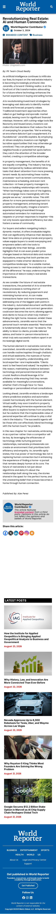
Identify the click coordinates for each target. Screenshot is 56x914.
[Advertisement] (28, 568)
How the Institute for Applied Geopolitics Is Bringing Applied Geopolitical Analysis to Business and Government (26, 638)
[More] (31, 533)
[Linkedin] (16, 533)
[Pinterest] (21, 533)
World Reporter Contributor (27, 27)
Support (28, 863)
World (30, 854)
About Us (14, 860)
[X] (10, 533)
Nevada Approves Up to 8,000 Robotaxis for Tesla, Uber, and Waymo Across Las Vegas (26, 723)
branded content (24, 512)
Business (38, 35)
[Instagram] (26, 533)
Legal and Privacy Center (34, 860)
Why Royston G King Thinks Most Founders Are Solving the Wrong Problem (24, 766)
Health (19, 854)
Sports (45, 850)
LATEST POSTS (15, 600)
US (39, 854)
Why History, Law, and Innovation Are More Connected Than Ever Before (26, 681)
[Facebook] (5, 533)
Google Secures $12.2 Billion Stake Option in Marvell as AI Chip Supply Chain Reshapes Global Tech (24, 809)
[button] (4, 6)
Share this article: (13, 526)
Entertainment (29, 850)
